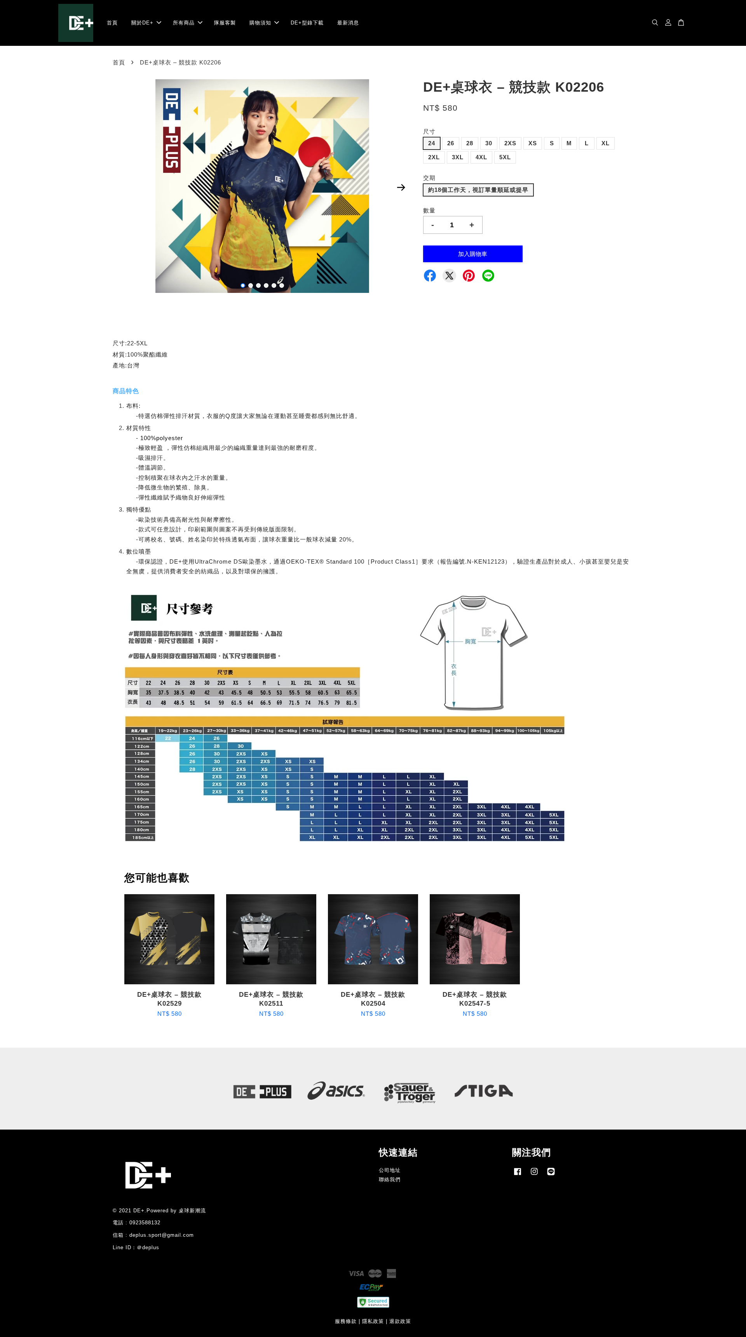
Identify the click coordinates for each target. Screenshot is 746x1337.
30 (488, 143)
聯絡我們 (390, 1179)
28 (469, 143)
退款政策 (400, 1321)
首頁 (112, 23)
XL (605, 143)
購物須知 (260, 23)
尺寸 (429, 131)
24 (431, 143)
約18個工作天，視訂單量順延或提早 (478, 189)
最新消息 (348, 23)
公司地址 (390, 1170)
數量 (429, 210)
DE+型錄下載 (307, 23)
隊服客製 (225, 23)
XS (532, 143)
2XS (510, 143)
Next (401, 187)
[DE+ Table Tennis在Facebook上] (517, 1175)
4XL (481, 157)
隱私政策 (373, 1321)
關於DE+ (142, 23)
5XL (505, 157)
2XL (434, 157)
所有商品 (184, 23)
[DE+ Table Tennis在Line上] (551, 1175)
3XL (458, 157)
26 (450, 143)
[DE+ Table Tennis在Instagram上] (534, 1175)
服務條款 (346, 1321)
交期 (429, 177)
